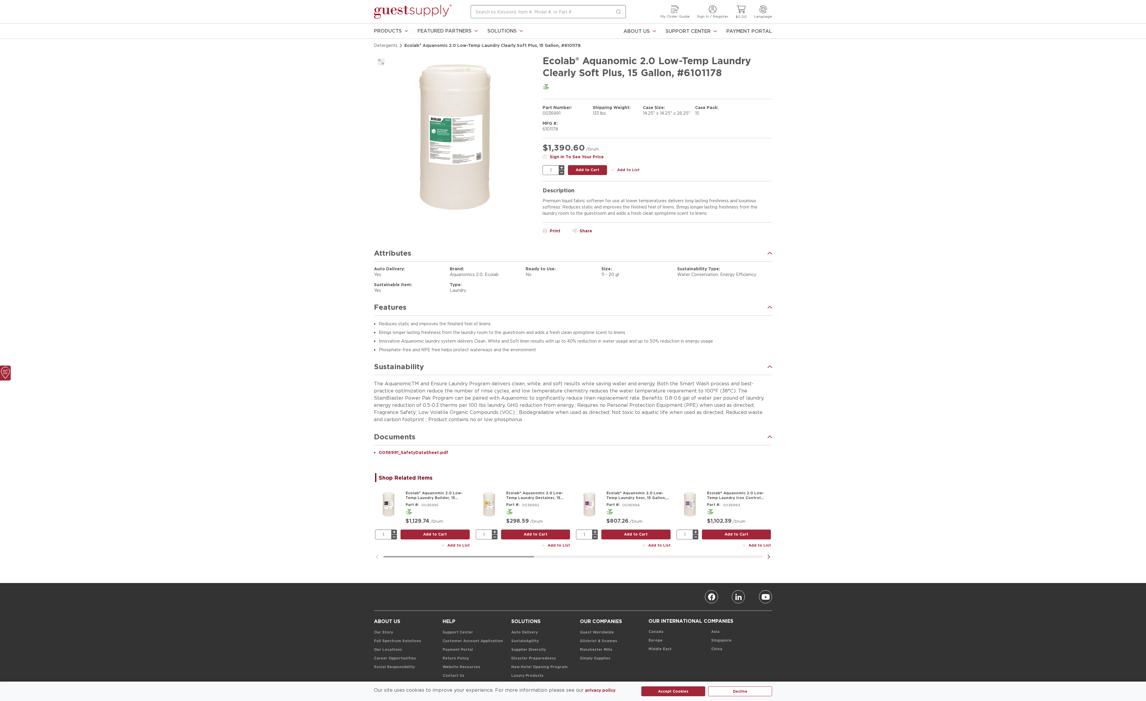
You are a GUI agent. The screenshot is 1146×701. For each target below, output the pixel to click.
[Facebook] (711, 596)
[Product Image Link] (388, 504)
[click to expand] (381, 61)
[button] (391, 31)
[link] (391, 31)
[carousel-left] (377, 557)
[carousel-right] (769, 557)
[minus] (561, 172)
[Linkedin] (738, 596)
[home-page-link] (413, 11)
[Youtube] (765, 596)
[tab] (408, 477)
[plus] (561, 167)
